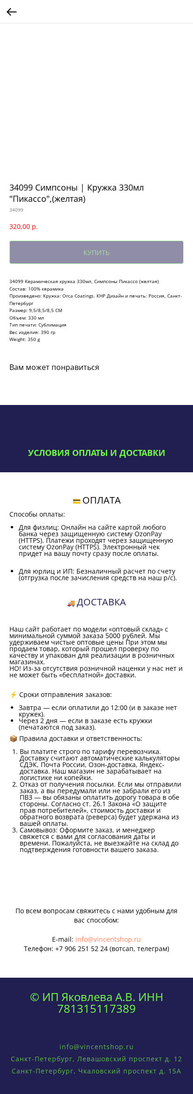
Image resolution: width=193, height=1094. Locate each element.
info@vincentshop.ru (108, 939)
